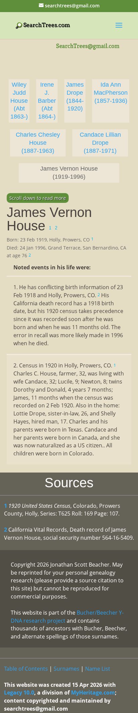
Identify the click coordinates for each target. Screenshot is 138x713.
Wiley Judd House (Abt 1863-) (19, 100)
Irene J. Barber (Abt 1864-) (47, 100)
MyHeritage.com (93, 692)
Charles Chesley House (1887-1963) (38, 142)
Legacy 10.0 (19, 692)
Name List (97, 668)
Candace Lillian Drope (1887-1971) (100, 142)
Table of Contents (26, 668)
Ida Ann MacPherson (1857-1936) (111, 92)
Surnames (66, 668)
